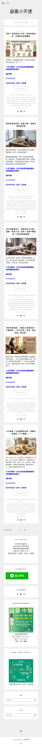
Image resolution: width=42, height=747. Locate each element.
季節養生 (12, 198)
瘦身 (28, 409)
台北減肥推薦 (22, 99)
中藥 (15, 196)
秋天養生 (27, 510)
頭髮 (25, 198)
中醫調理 (19, 299)
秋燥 (35, 510)
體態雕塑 (28, 411)
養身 (26, 105)
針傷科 (31, 398)
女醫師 (31, 99)
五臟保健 (22, 97)
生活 (31, 95)
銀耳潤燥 (29, 511)
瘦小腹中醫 (24, 409)
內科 (26, 95)
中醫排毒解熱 (16, 97)
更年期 (31, 295)
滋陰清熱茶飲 (23, 305)
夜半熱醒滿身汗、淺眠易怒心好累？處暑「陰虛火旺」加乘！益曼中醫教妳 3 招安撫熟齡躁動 (21, 231)
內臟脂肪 (8, 405)
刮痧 (28, 95)
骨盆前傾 (23, 411)
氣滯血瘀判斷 (18, 103)
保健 (18, 95)
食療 (33, 511)
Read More (21, 88)
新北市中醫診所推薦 (20, 101)
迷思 (18, 105)
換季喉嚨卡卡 (11, 508)
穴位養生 (19, 297)
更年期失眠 (33, 303)
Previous (8, 530)
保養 (28, 97)
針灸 (23, 198)
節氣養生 (31, 499)
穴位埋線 (8, 511)
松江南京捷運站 (10, 103)
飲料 (28, 198)
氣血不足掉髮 (17, 206)
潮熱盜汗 (29, 305)
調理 (34, 103)
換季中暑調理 (11, 101)
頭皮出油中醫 (19, 208)
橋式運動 (18, 409)
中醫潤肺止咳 (17, 504)
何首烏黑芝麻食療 (31, 201)
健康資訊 (22, 95)
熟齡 (33, 305)
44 (25, 530)
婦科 (23, 295)
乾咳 (22, 504)
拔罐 (34, 99)
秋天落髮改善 (29, 206)
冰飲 (34, 196)
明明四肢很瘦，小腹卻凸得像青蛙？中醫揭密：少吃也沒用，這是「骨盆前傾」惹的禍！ (21, 330)
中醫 (11, 97)
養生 (23, 105)
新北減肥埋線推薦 (29, 101)
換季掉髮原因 (12, 205)
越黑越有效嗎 (13, 105)
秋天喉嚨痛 (22, 510)
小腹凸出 (8, 407)
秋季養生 (19, 307)
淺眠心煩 (18, 305)
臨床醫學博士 (29, 103)
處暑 (35, 499)
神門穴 (15, 307)
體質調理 (29, 105)
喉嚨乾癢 (26, 506)
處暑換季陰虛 (13, 309)
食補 (21, 105)
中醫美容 (19, 196)
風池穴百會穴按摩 (31, 208)
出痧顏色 (33, 97)
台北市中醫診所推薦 (14, 99)
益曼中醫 (24, 103)
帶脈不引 (13, 407)
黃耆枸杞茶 (21, 413)
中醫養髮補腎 (18, 201)
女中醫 (28, 99)
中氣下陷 (12, 403)
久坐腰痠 (22, 403)
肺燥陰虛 (12, 511)
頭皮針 (24, 208)
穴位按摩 (24, 307)
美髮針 (19, 198)
